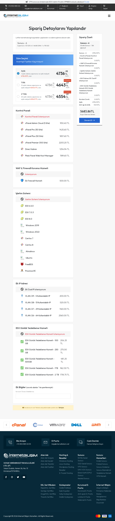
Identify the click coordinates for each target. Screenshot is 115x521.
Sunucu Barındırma (103, 470)
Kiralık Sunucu (101, 461)
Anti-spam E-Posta (85, 494)
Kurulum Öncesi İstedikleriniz (25, 391)
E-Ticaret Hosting (66, 473)
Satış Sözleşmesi (65, 494)
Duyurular (100, 502)
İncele (87, 2)
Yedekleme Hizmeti (103, 473)
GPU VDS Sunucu (84, 470)
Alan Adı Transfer (47, 464)
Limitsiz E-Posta (84, 497)
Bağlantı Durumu (63, 7)
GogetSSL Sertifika (48, 494)
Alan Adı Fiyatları (47, 467)
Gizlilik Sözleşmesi (66, 497)
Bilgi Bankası (101, 499)
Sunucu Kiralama (102, 467)
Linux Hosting (64, 464)
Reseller (62, 470)
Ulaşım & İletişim (102, 488)
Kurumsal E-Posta (85, 491)
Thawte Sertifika (47, 497)
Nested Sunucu (83, 478)
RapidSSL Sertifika (48, 488)
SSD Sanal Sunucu (85, 463)
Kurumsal (50, 8)
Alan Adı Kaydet (47, 461)
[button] (6, 425)
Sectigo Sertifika (47, 491)
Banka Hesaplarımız (101, 495)
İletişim (61, 407)
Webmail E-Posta (84, 500)
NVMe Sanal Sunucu (82, 459)
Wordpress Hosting (66, 467)
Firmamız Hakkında (103, 491)
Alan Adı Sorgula (47, 458)
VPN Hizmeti (101, 476)
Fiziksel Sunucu (102, 464)
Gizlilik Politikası (65, 488)
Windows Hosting (66, 461)
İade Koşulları (64, 491)
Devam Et (88, 120)
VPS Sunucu (82, 467)
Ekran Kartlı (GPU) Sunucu (85, 474)
